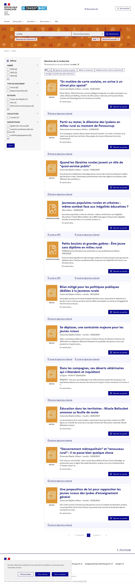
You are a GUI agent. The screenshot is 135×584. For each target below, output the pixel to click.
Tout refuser (43, 574)
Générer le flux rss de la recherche (108, 70)
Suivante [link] (96, 535)
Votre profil (17, 21)
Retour (14, 51)
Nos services (44, 21)
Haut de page (125, 549)
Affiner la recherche (86, 70)
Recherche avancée (110, 39)
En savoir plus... (66, 101)
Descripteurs (13, 122)
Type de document (16, 83)
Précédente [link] (80, 535)
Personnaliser (25, 574)
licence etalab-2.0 (79, 581)
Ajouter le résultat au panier (65, 70)
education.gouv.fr (74, 564)
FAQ (56, 21)
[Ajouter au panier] (111, 107)
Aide (94, 39)
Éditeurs (11, 95)
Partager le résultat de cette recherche (60, 74)
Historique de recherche (25, 39)
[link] (68, 535)
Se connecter (124, 8)
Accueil (6, 21)
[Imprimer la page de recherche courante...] (45, 70)
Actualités (30, 21)
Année (10, 65)
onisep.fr (118, 564)
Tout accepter (60, 574)
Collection (12, 114)
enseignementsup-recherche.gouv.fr (98, 564)
